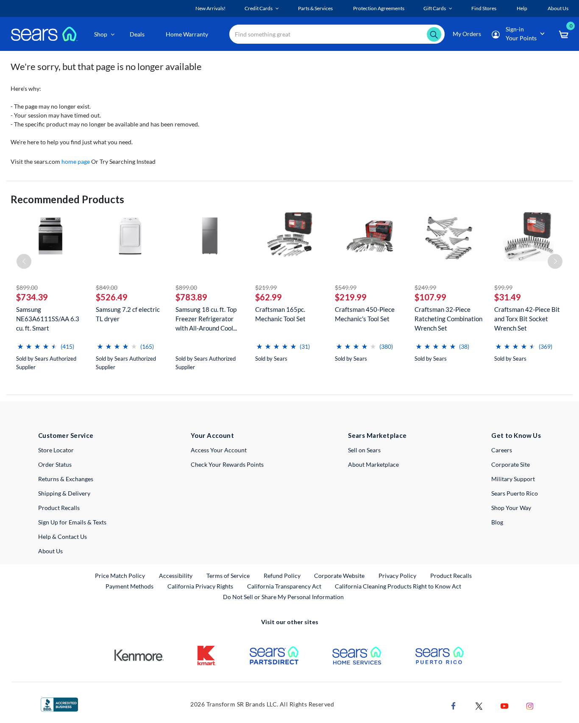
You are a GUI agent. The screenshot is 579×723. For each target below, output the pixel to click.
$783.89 (191, 297)
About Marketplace (373, 464)
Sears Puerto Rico (514, 493)
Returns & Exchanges (65, 478)
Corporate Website (339, 575)
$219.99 (266, 287)
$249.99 (425, 287)
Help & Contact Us (62, 536)
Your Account (212, 435)
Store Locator (56, 450)
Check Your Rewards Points (227, 464)
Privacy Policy (397, 575)
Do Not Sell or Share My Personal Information (283, 596)
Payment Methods (129, 586)
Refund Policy (282, 575)
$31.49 (507, 297)
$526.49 (112, 297)
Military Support (513, 478)
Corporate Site (510, 464)
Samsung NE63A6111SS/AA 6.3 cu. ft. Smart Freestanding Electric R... (47, 318)
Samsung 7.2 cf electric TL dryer (128, 313)
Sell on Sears (364, 450)
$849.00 (106, 287)
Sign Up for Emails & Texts (72, 522)
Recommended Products (67, 199)
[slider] (37, 343)
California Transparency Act (284, 586)
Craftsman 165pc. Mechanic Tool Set (280, 313)
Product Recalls (59, 507)
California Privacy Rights (200, 586)
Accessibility (175, 575)
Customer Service (66, 435)
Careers (501, 450)
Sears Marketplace (377, 435)
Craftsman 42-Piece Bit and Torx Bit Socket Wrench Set (527, 318)
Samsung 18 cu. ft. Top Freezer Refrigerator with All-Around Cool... (206, 318)
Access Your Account (219, 450)
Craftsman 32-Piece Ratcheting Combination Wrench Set (448, 318)
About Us (50, 551)
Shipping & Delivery (64, 493)
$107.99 (430, 297)
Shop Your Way (511, 507)
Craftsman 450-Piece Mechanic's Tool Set (365, 313)
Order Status (55, 464)
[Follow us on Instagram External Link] (529, 705)
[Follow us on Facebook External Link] (453, 705)
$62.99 (268, 297)
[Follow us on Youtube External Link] (504, 705)
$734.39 (32, 297)
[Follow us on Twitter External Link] (478, 705)
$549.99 (345, 287)
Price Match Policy (120, 575)
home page (75, 161)
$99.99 (503, 287)
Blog (497, 522)
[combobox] (337, 34)
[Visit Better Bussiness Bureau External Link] (59, 703)
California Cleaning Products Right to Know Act (398, 586)
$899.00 (27, 287)
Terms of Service (228, 575)
